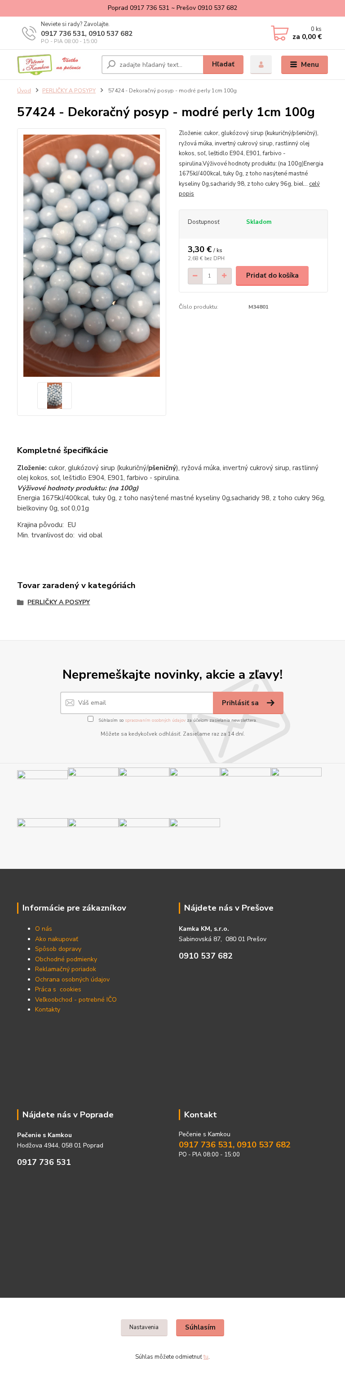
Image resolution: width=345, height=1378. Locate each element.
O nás (43, 928)
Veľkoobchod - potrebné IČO (76, 999)
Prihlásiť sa (241, 702)
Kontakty (47, 1009)
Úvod (24, 90)
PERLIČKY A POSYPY (69, 90)
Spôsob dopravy (58, 949)
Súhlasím (200, 1327)
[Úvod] (56, 64)
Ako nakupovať (56, 939)
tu (205, 1357)
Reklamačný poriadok (65, 969)
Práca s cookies (58, 989)
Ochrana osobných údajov (72, 979)
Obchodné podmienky (66, 959)
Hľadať (223, 64)
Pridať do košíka (272, 275)
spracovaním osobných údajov (155, 720)
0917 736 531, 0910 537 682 (87, 33)
